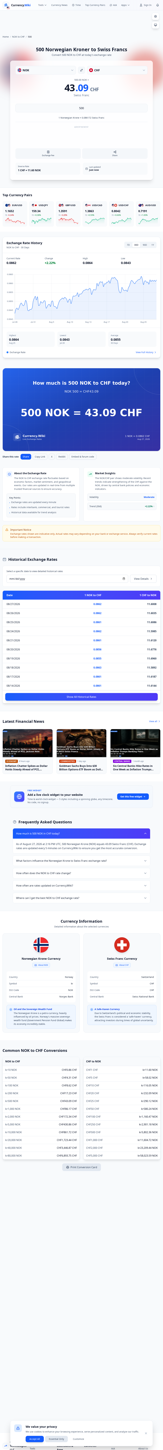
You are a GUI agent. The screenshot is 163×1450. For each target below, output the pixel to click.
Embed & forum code (82, 456)
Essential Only (56, 1438)
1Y (152, 244)
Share (26, 456)
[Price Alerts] (157, 5)
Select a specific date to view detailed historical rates (35, 571)
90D (145, 244)
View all (153, 721)
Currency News (59, 5)
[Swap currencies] (81, 70)
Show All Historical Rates (81, 697)
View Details (141, 579)
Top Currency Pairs (95, 5)
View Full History (144, 352)
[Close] (146, 1433)
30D (136, 244)
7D (128, 244)
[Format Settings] (155, 16)
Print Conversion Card (84, 1167)
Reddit (61, 456)
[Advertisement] (81, 21)
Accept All (34, 1438)
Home (6, 36)
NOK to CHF (18, 36)
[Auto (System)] (155, 25)
